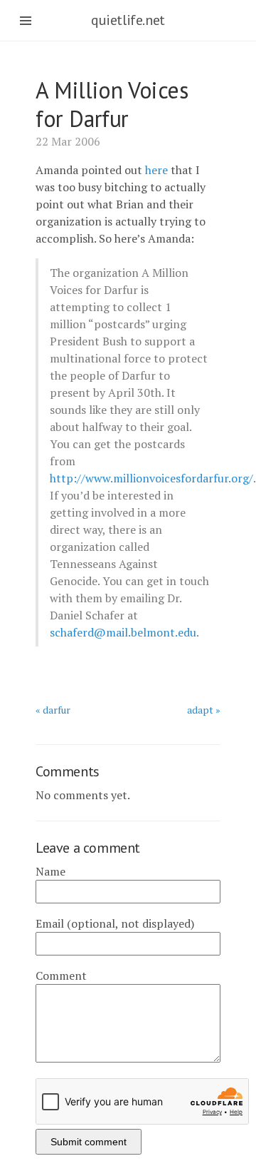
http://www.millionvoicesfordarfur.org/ (151, 478)
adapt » (203, 709)
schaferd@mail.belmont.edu (123, 632)
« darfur (53, 709)
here (156, 170)
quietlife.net (128, 20)
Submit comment (88, 1141)
